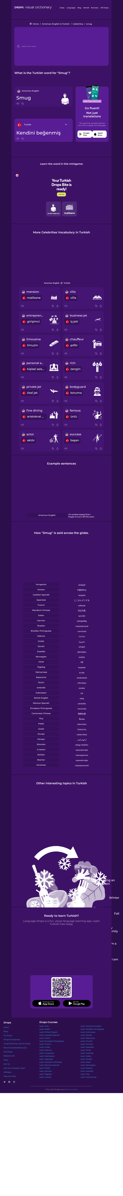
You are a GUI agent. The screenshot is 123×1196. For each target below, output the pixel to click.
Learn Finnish (86, 1041)
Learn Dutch (44, 1038)
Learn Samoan (45, 1071)
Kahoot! (86, 8)
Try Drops (8, 1035)
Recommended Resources (15, 1048)
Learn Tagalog (45, 1074)
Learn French (45, 1044)
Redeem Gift (9, 1056)
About (6, 1027)
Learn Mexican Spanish (49, 1065)
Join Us (7, 1064)
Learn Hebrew (45, 1050)
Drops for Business (12, 1039)
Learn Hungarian (46, 1053)
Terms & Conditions (72, 1089)
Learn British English (48, 1032)
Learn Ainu (44, 1026)
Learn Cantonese (88, 1032)
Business (94, 8)
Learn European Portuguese (51, 1041)
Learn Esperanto (88, 1038)
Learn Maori (86, 1062)
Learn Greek (44, 1047)
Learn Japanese (46, 1059)
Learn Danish (86, 1035)
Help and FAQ (10, 1076)
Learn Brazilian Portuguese (92, 1029)
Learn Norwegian (88, 1065)
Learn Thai (85, 1074)
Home (36, 24)
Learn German (87, 1044)
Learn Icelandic (87, 1053)
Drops (62, 8)
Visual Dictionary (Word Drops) (17, 1044)
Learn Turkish (45, 1077)
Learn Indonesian (47, 1056)
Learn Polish (44, 1068)
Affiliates (7, 1072)
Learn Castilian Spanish (49, 1035)
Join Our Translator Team (14, 1068)
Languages (71, 8)
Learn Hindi (86, 1050)
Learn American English (91, 1026)
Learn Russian (87, 1068)
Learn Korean (86, 1059)
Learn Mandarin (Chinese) (50, 1062)
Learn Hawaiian (87, 1047)
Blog (79, 8)
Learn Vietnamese (88, 1077)
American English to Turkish (55, 24)
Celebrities (78, 24)
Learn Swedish (87, 1071)
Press (6, 1060)
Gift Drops (104, 8)
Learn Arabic (44, 1029)
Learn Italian (86, 1056)
